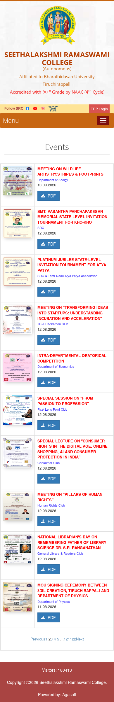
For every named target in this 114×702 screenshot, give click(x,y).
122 (73, 639)
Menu (9, 120)
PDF (51, 196)
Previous (37, 639)
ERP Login (99, 108)
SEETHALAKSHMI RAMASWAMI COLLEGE (57, 58)
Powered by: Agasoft (57, 694)
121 (67, 639)
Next (80, 639)
